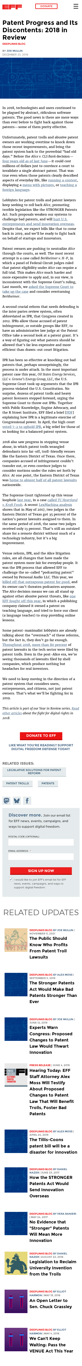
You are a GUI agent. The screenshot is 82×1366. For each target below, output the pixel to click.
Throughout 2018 (16, 645)
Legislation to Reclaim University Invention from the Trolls (52, 1268)
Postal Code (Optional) (23, 836)
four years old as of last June (25, 161)
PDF (69, 412)
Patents (48, 783)
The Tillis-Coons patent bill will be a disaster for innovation (53, 1145)
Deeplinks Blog (41, 930)
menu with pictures (38, 185)
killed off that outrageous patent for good (35, 582)
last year (24, 500)
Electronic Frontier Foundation (13, 7)
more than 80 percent (49, 645)
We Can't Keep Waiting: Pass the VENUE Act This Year (51, 1344)
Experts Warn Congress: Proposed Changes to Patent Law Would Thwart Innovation (50, 1040)
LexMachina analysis (55, 505)
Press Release (40, 1065)
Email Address (18, 850)
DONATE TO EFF (41, 735)
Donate (46, 6)
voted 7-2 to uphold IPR (21, 427)
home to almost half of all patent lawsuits (43, 480)
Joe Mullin (15, 50)
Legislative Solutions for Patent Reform (34, 771)
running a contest (62, 180)
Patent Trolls (17, 783)
